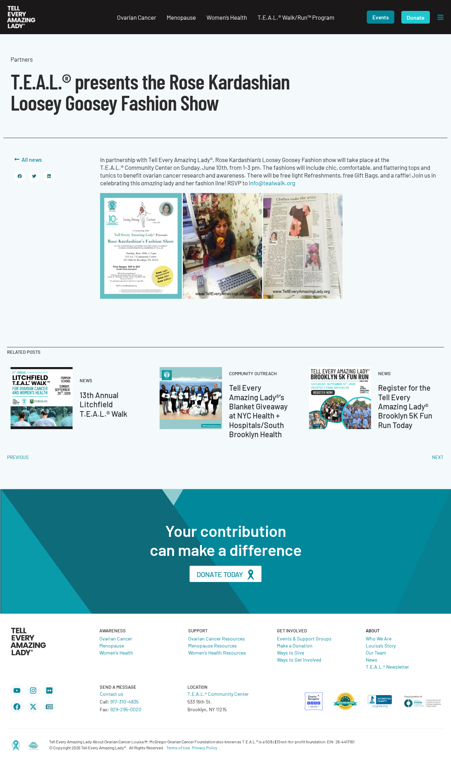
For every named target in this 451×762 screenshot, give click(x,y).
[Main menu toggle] (440, 17)
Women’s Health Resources (217, 652)
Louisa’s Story (381, 645)
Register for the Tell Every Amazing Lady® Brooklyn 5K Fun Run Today (405, 406)
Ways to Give (290, 652)
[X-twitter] (33, 706)
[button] (380, 17)
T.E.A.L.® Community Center (218, 693)
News (371, 659)
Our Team (376, 652)
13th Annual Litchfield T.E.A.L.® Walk (103, 404)
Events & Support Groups (304, 638)
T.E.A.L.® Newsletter (387, 666)
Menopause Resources (212, 645)
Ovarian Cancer (115, 638)
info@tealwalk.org (272, 183)
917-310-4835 (124, 701)
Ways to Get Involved (299, 659)
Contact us (111, 693)
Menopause (111, 645)
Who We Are (378, 638)
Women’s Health (116, 652)
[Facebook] (17, 706)
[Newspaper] (49, 706)
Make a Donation (295, 645)
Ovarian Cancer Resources (216, 638)
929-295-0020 (125, 709)
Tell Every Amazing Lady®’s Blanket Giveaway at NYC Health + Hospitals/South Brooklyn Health (258, 410)
